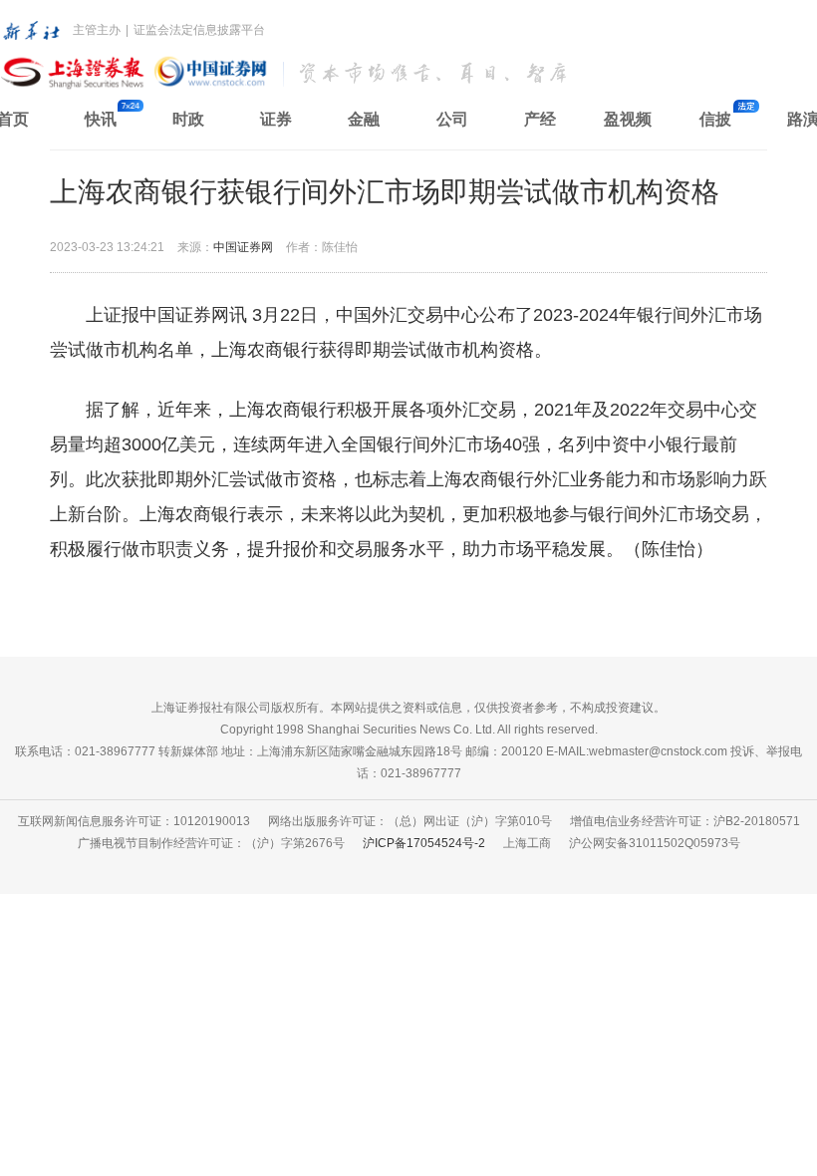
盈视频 (628, 119)
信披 (715, 119)
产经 (540, 119)
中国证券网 (243, 247)
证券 (276, 119)
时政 (188, 119)
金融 (364, 119)
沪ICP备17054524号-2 (424, 843)
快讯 (101, 119)
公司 (452, 119)
